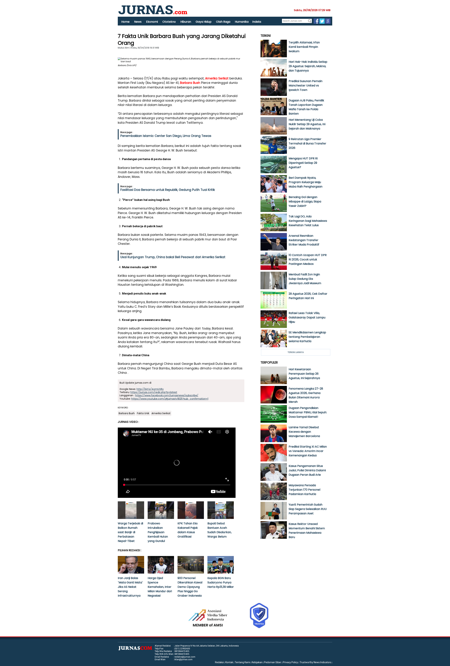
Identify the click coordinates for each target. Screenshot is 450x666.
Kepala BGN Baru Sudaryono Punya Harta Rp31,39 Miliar (220, 582)
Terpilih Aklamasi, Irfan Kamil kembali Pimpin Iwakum (304, 46)
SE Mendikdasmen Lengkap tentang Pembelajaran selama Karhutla (307, 336)
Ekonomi (152, 22)
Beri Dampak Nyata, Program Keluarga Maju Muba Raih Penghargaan (305, 182)
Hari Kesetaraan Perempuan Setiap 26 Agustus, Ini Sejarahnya (304, 373)
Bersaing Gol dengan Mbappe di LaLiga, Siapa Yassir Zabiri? (305, 201)
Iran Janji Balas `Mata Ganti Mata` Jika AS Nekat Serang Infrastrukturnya (130, 587)
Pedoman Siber (272, 662)
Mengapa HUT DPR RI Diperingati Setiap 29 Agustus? (303, 162)
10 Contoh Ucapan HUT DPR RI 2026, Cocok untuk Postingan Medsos (308, 259)
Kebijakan (257, 662)
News (138, 22)
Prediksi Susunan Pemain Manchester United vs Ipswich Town (305, 85)
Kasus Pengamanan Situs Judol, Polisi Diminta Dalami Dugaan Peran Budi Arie (307, 470)
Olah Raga (223, 22)
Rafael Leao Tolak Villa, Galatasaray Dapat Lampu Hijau (307, 317)
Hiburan (185, 22)
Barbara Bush (190, 83)
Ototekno (169, 22)
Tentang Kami (242, 662)
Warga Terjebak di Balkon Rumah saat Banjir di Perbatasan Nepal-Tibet (130, 532)
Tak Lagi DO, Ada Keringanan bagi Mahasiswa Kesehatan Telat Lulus (308, 220)
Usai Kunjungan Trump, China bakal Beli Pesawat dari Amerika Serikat (172, 257)
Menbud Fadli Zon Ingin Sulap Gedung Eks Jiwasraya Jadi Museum (305, 278)
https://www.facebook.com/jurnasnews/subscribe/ (166, 395)
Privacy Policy (290, 662)
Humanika (242, 22)
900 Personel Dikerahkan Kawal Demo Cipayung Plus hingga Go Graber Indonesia (190, 587)
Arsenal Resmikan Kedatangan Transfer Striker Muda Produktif (304, 240)
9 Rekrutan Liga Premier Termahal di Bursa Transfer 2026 (307, 143)
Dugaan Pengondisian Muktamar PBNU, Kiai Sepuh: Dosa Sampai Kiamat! (308, 412)
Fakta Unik (143, 413)
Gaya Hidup (203, 22)
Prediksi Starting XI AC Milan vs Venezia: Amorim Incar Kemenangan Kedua (308, 451)
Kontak (229, 662)
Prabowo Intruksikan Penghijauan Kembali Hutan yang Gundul (158, 532)
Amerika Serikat (217, 78)
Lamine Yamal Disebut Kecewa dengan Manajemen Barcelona (304, 431)
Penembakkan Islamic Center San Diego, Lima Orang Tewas (165, 136)
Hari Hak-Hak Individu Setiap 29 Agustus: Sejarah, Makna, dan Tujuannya (308, 66)
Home (125, 22)
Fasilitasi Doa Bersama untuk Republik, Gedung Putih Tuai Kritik (167, 190)
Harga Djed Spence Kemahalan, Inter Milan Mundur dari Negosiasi (160, 587)
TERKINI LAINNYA (296, 352)
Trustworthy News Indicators (315, 662)
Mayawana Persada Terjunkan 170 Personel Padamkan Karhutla (304, 489)
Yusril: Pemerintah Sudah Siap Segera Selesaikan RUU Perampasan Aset (308, 509)
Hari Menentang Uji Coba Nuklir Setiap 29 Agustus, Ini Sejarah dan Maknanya (307, 124)
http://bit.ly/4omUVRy (150, 389)
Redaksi (219, 662)
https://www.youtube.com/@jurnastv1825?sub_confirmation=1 (169, 398)
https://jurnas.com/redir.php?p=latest (153, 392)
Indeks (256, 22)
